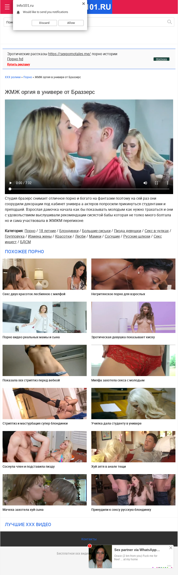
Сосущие (112, 236)
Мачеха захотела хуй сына (23, 509)
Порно (30, 230)
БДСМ (25, 241)
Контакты (89, 539)
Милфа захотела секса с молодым (118, 380)
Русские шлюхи (136, 236)
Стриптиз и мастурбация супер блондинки (35, 423)
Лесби (80, 236)
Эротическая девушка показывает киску (123, 337)
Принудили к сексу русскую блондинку (121, 509)
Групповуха (15, 236)
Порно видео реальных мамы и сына (31, 337)
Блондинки (69, 230)
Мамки (95, 236)
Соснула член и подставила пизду (29, 466)
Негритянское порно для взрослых (118, 294)
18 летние (47, 230)
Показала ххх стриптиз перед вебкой (31, 380)
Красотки (63, 236)
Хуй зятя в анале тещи (108, 466)
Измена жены (40, 236)
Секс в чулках (157, 230)
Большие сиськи (96, 230)
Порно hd (15, 58)
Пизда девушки (127, 230)
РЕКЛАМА (161, 59)
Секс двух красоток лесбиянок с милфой (34, 294)
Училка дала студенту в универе (116, 423)
